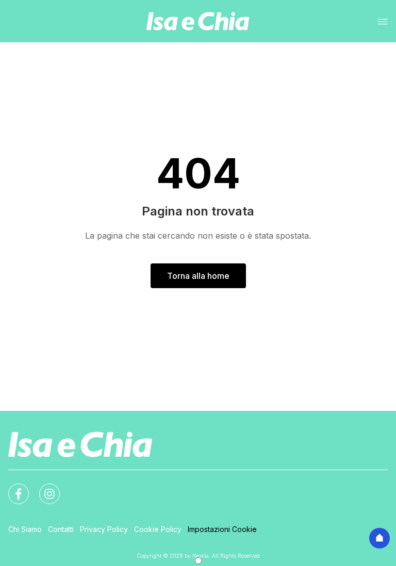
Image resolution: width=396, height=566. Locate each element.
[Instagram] (43, 488)
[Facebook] (12, 488)
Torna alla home (198, 276)
